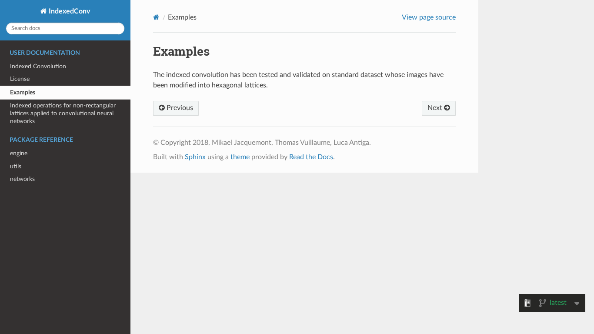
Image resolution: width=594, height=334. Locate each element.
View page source (429, 17)
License (20, 79)
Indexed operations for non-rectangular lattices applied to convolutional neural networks (63, 113)
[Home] (156, 17)
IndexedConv (68, 11)
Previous (179, 107)
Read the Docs (311, 157)
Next (435, 107)
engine (18, 153)
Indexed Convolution (38, 66)
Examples (22, 92)
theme (240, 157)
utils (15, 166)
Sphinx (195, 157)
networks (22, 179)
